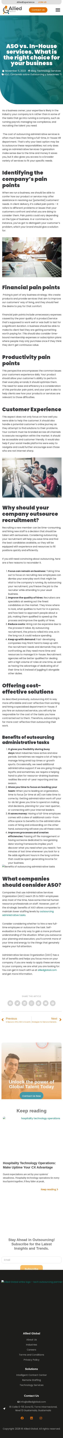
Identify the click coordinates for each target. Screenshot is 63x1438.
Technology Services (49, 71)
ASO (6, 74)
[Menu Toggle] (57, 9)
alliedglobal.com (47, 970)
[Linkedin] (31, 1418)
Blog (33, 71)
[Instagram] (41, 1418)
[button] (10, 1003)
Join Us (42, 2)
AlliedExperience (25, 2)
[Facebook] (22, 1418)
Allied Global (31, 1333)
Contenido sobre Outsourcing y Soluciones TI (36, 74)
